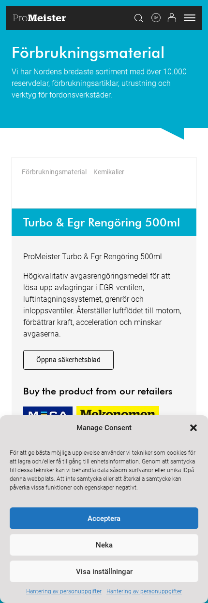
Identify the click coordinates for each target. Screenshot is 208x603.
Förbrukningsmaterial (54, 172)
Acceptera (104, 518)
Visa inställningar (104, 571)
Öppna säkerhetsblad (68, 360)
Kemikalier (108, 172)
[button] (193, 428)
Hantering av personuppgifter (64, 591)
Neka (104, 545)
